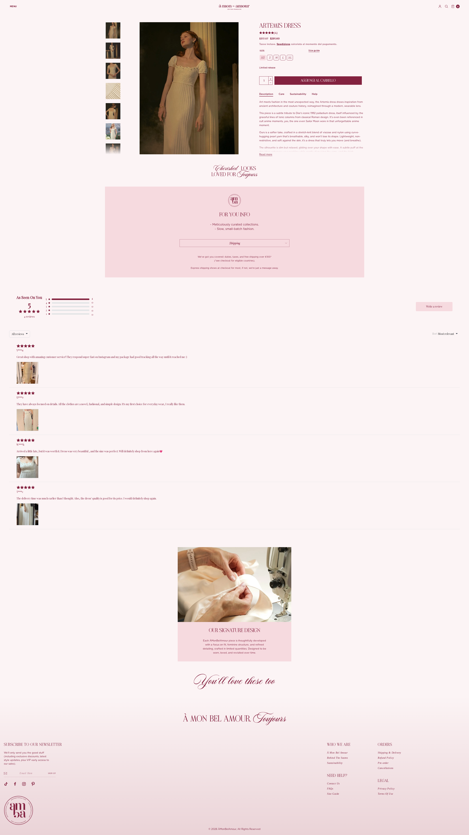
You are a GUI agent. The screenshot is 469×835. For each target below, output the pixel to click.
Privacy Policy (386, 788)
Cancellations (385, 768)
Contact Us (333, 783)
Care (281, 94)
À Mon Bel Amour (337, 752)
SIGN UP (52, 773)
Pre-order (383, 763)
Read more (265, 154)
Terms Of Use (385, 793)
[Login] (440, 6)
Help (314, 94)
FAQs (330, 788)
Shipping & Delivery (389, 752)
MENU (13, 6)
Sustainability (298, 94)
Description (266, 94)
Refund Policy (386, 757)
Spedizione (283, 44)
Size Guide (333, 793)
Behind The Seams (337, 757)
